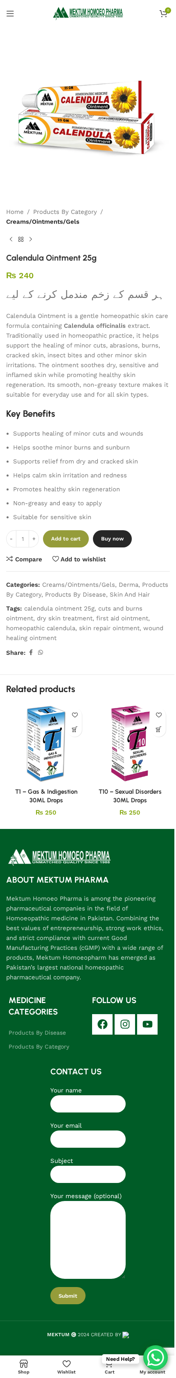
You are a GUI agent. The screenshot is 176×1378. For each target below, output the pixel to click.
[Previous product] (11, 240)
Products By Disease (75, 594)
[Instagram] (125, 1024)
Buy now (112, 539)
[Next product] (31, 240)
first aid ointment (122, 618)
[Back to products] (21, 240)
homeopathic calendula (40, 628)
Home (15, 212)
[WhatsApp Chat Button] (155, 1357)
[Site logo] (88, 12)
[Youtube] (147, 1024)
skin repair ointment (109, 628)
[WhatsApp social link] (40, 652)
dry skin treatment (65, 618)
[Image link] (59, 857)
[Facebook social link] (31, 652)
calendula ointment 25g (59, 608)
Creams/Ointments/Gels (42, 221)
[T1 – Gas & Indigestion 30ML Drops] (46, 744)
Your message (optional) (86, 1196)
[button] (75, 729)
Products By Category (65, 212)
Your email (66, 1125)
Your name (66, 1090)
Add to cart (66, 539)
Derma (128, 584)
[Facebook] (102, 1024)
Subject (61, 1161)
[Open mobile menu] (10, 13)
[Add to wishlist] (75, 715)
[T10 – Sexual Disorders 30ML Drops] (130, 744)
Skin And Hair (130, 594)
